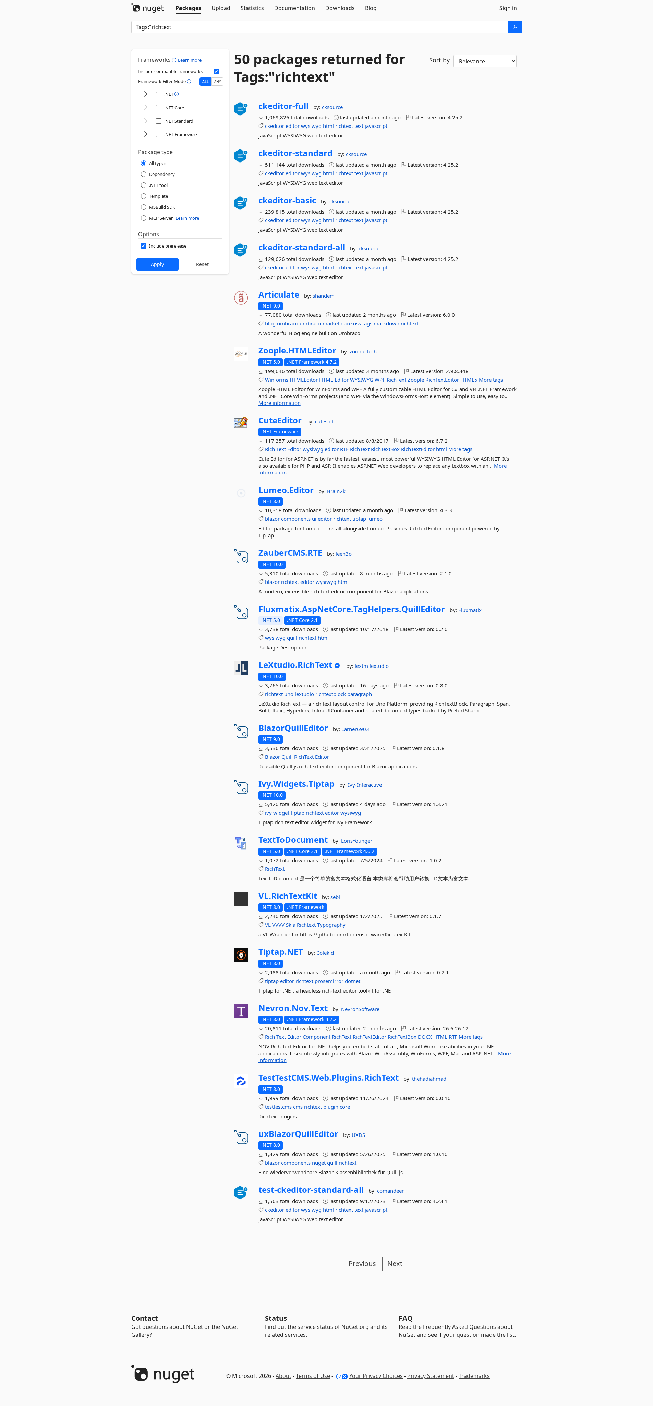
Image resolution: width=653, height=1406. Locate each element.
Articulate (278, 294)
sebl (335, 896)
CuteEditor (280, 420)
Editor (342, 379)
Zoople (416, 379)
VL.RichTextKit (287, 896)
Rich (270, 449)
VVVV (278, 924)
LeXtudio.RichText (295, 665)
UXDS (358, 1134)
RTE (344, 449)
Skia (290, 924)
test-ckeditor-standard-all (311, 1189)
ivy (268, 812)
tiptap (359, 518)
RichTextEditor (442, 379)
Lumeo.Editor (286, 490)
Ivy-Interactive (365, 784)
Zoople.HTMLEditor (297, 350)
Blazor (272, 756)
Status (276, 1318)
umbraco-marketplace (326, 323)
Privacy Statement (430, 1376)
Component (316, 1036)
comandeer (390, 1190)
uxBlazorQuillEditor (298, 1134)
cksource (332, 107)
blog (270, 323)
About (283, 1376)
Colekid (325, 952)
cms (298, 1106)
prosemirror (329, 980)
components (296, 518)
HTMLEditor (304, 379)
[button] (175, 59)
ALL (205, 81)
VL (268, 924)
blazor (272, 518)
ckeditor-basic (287, 200)
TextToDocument (293, 839)
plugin (330, 1106)
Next (394, 1263)
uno (288, 693)
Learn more (190, 60)
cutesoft (324, 421)
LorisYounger (356, 840)
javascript (376, 125)
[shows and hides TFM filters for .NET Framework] (145, 134)
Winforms (276, 379)
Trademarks (474, 1376)
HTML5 (468, 379)
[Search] (515, 27)
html (328, 125)
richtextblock (330, 693)
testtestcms (278, 1106)
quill (292, 637)
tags (367, 323)
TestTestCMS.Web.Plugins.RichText (328, 1077)
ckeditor (274, 125)
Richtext (306, 924)
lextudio (379, 665)
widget (281, 812)
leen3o (344, 553)
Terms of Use (313, 1376)
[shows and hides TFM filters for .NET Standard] (145, 121)
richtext (344, 125)
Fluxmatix (470, 609)
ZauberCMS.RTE (290, 552)
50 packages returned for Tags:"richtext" (319, 68)
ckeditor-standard (295, 153)
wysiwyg (311, 125)
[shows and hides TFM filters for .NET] (145, 94)
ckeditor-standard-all (301, 247)
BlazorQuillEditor (293, 728)
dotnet (352, 980)
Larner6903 (355, 728)
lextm (362, 665)
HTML (326, 379)
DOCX (425, 1036)
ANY (217, 81)
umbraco (287, 323)
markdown (386, 323)
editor (293, 125)
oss (357, 323)
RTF (453, 1036)
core (345, 1106)
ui (314, 518)
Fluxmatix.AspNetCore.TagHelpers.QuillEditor (351, 609)
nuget (319, 1162)
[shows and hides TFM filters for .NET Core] (145, 108)
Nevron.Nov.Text (293, 1008)
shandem (324, 295)
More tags (491, 379)
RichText (396, 379)
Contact (144, 1318)
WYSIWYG (361, 379)
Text (281, 449)
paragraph (359, 693)
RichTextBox (385, 449)
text (358, 125)
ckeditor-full (283, 106)
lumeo (375, 518)
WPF (380, 379)
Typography (331, 924)
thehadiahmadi (430, 1078)
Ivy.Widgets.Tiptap (296, 784)
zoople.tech (363, 351)
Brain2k (336, 491)
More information (279, 402)
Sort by (439, 60)
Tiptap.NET (280, 952)
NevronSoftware (360, 1009)
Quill (287, 756)
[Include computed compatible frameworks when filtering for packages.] (216, 71)
